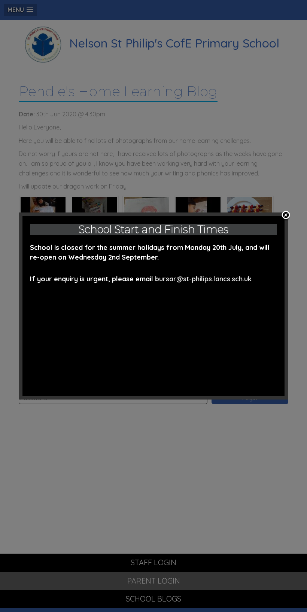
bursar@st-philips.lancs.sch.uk (203, 279)
